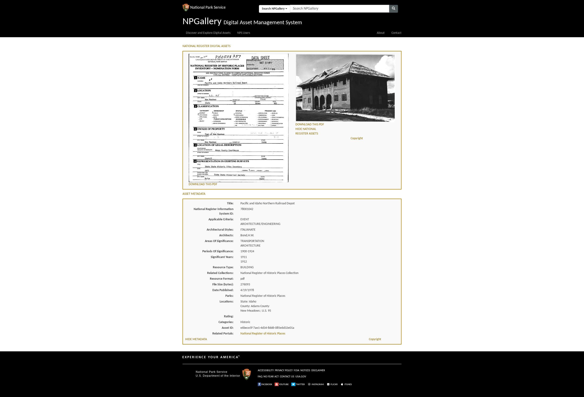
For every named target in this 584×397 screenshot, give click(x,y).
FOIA (296, 370)
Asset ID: (228, 328)
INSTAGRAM (317, 384)
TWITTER (300, 384)
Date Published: (223, 290)
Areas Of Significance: (219, 241)
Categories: (226, 322)
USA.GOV (300, 376)
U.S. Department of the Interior (218, 375)
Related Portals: (223, 333)
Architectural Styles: (220, 229)
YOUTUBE (284, 384)
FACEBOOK (266, 384)
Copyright (357, 138)
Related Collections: (220, 273)
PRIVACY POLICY (284, 370)
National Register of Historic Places (262, 333)
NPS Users (243, 33)
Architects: (226, 235)
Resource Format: (222, 279)
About (381, 33)
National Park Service (211, 371)
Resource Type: (223, 267)
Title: (230, 203)
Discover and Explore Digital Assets (208, 33)
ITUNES (348, 384)
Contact (396, 33)
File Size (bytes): (223, 284)
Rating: (229, 316)
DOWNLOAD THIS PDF (203, 184)
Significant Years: (222, 257)
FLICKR (334, 384)
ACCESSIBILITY (266, 370)
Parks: (229, 296)
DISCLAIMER (318, 370)
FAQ (260, 376)
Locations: (227, 301)
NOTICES (305, 370)
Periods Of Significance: (218, 251)
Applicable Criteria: (221, 219)
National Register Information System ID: (214, 212)
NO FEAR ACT (271, 376)
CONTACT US (287, 376)
